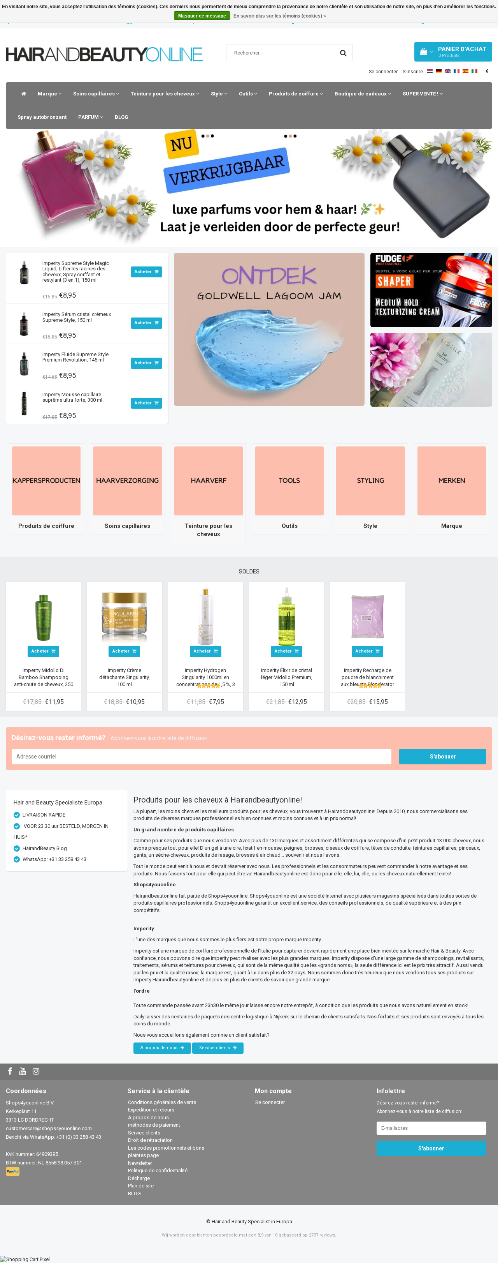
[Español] (465, 71)
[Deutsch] (439, 71)
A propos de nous (159, 1047)
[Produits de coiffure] (46, 480)
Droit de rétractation (150, 1140)
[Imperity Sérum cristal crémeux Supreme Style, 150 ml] (24, 322)
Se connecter (383, 71)
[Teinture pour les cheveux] (208, 480)
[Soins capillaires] (127, 480)
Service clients (215, 1047)
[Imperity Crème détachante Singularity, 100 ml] (124, 616)
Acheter (144, 271)
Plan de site (141, 1186)
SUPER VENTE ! (421, 94)
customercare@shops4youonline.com (49, 1128)
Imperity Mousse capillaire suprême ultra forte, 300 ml (72, 397)
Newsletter (140, 1163)
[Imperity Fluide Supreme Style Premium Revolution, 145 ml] (24, 362)
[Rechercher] (343, 53)
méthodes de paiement (154, 1125)
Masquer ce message (202, 16)
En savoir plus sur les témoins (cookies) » (279, 16)
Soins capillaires (94, 94)
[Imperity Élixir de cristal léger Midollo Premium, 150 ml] (287, 616)
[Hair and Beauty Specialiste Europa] (104, 45)
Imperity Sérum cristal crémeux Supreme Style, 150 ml (76, 317)
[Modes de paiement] (13, 1172)
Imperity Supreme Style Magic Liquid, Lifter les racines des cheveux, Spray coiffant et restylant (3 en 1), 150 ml (75, 271)
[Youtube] (23, 1071)
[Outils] (289, 480)
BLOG (121, 117)
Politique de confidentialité (158, 1170)
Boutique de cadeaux (361, 94)
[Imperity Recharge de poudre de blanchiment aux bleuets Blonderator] (367, 616)
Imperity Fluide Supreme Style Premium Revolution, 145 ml (75, 357)
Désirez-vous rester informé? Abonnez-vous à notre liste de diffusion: (419, 1107)
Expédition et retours (151, 1110)
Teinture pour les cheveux (163, 94)
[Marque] (451, 480)
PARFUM (89, 117)
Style (217, 94)
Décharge (139, 1178)
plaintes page (143, 1155)
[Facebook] (11, 1071)
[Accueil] (22, 94)
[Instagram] (37, 1071)
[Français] (456, 71)
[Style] (370, 480)
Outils (246, 94)
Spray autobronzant (42, 117)
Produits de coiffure (294, 94)
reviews (327, 1235)
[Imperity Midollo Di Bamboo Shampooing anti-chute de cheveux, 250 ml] (43, 616)
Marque (48, 94)
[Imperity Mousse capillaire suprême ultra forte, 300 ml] (24, 402)
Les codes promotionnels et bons (166, 1148)
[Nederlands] (430, 71)
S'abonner (443, 756)
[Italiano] (474, 71)
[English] (448, 71)
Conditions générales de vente (162, 1102)
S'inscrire (413, 71)
